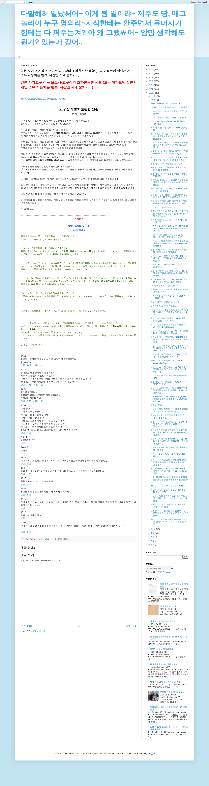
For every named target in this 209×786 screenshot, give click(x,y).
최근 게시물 (26, 626)
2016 (151, 77)
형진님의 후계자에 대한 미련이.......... (166, 664)
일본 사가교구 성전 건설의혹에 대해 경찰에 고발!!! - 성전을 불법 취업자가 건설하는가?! (169, 258)
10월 (153, 529)
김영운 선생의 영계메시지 (161, 649)
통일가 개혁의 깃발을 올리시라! (165, 302)
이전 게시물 (131, 626)
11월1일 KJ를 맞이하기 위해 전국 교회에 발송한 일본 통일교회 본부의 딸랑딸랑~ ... (169, 479)
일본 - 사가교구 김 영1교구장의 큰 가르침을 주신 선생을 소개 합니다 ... (169, 332)
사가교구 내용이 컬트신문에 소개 (165, 103)
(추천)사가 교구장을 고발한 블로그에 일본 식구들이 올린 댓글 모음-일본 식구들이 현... (169, 312)
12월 (153, 96)
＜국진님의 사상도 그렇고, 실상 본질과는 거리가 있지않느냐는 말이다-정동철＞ (169, 158)
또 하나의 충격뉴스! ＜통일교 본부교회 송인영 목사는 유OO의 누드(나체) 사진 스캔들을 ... (169, 182)
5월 (153, 544)
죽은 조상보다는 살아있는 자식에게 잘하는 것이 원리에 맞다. (169, 189)
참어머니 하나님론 (168, 606)
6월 (153, 540)
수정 (29, 365)
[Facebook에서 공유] (64, 539)
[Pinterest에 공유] (67, 539)
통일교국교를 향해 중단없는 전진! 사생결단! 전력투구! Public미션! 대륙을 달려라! (169, 521)
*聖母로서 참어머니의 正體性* (163, 621)
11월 (153, 100)
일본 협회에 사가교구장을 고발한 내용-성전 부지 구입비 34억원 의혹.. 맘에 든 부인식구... (169, 273)
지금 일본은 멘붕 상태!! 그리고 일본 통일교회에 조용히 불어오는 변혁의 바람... (169, 202)
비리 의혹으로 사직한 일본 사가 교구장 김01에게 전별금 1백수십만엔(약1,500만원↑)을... (169, 144)
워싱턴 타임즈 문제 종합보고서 (164, 306)
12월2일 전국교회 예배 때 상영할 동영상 (169, 107)
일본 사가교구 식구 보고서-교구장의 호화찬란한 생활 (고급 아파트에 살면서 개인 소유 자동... (169, 369)
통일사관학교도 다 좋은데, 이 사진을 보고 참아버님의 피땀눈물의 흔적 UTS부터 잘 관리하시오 (169, 213)
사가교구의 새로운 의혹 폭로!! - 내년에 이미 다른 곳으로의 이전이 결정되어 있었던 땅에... (169, 228)
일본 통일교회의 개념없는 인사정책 (166, 163)
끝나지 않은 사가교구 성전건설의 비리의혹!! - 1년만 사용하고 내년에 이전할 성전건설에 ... (169, 136)
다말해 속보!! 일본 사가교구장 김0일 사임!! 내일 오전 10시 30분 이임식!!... (168, 236)
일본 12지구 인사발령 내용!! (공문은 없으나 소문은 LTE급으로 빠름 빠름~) (169, 196)
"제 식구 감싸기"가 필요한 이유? (165, 285)
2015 (151, 81)
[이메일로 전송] (56, 539)
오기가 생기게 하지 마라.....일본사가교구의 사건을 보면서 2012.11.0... (169, 355)
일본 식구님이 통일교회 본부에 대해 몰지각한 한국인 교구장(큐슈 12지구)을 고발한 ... (169, 470)
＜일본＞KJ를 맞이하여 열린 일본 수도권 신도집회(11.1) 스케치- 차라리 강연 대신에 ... (169, 498)
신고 (41, 365)
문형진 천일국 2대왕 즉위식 (172, 692)
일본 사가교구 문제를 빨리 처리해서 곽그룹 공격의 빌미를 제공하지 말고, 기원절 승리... (169, 339)
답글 (23, 365)
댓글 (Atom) (39, 631)
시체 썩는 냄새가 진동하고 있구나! (165, 682)
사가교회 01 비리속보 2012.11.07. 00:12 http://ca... (167, 361)
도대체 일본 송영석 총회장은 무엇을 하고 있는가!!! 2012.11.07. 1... (169, 325)
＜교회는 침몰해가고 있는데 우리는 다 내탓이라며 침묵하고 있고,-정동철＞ (169, 280)
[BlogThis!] (59, 539)
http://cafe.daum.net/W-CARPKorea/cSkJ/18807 (43, 99)
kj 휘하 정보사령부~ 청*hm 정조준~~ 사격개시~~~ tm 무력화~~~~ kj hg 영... (169, 152)
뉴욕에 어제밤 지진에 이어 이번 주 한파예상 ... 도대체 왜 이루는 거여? (169, 410)
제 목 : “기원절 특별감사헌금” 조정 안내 (168, 117)
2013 (151, 89)
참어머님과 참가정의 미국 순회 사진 (167, 486)
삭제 (35, 365)
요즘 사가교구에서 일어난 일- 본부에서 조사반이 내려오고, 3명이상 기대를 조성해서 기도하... (169, 348)
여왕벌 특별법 (157, 405)
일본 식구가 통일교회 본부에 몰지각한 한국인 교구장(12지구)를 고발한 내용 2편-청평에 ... (169, 462)
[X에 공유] (61, 539)
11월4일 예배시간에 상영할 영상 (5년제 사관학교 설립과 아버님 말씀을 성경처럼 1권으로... (169, 398)
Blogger (151, 753)
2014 (151, 85)
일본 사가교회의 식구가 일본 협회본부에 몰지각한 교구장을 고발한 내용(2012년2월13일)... (169, 390)
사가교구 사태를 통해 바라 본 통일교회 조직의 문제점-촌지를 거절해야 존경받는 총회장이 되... (169, 243)
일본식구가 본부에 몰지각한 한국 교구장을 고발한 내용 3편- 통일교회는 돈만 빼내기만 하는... (169, 441)
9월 (153, 533)
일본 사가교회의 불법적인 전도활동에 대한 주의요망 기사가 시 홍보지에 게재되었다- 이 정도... (169, 424)
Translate (167, 572)
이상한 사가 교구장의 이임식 (163, 207)
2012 (151, 93)
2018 (151, 69)
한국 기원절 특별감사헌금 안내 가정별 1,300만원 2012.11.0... (168, 319)
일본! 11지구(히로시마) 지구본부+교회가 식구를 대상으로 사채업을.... (169, 250)
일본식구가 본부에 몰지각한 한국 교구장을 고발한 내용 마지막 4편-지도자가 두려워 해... (169, 432)
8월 (153, 537)
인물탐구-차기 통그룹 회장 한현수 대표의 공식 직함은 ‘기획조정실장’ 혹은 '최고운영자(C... (169, 513)
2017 (151, 73)
